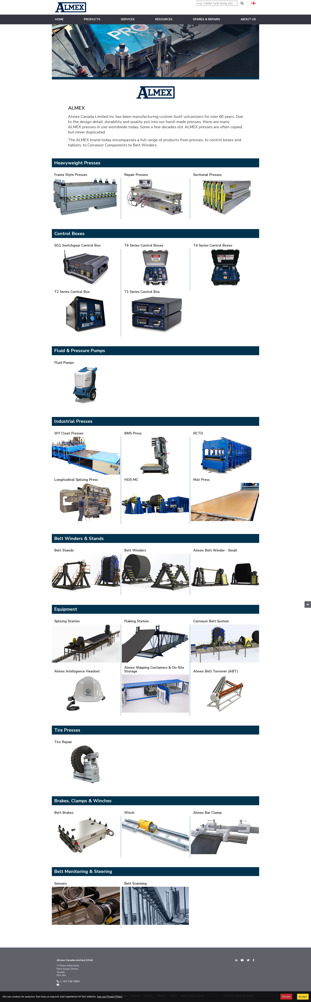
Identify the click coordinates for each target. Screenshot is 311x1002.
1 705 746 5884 (70, 981)
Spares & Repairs (206, 19)
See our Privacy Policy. (109, 996)
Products (92, 19)
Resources (164, 19)
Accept (303, 996)
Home (59, 19)
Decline (286, 996)
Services (128, 19)
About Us (248, 19)
